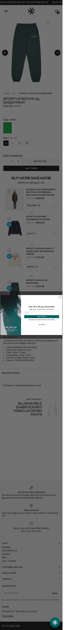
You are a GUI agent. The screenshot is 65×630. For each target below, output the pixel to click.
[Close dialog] (60, 297)
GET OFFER (41, 317)
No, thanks (41, 324)
